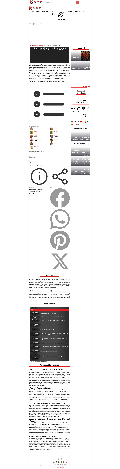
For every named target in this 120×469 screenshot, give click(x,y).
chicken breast (37, 128)
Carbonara (31, 24)
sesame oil (36, 146)
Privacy (57, 456)
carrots (35, 135)
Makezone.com (62, 467)
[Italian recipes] (30, 45)
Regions (38, 11)
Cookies (62, 456)
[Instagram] (61, 459)
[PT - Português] (63, 462)
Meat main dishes (39, 49)
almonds (56, 128)
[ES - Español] (61, 462)
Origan (84, 96)
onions (55, 135)
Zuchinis (78, 96)
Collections (45, 11)
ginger (55, 143)
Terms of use (68, 456)
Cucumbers (88, 96)
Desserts (69, 11)
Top (83, 11)
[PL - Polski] (66, 462)
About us (51, 456)
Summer (52, 16)
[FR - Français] (59, 462)
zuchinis (56, 131)
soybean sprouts (37, 139)
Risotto (38, 24)
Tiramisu (35, 24)
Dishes (32, 11)
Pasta (41, 24)
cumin (35, 143)
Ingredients (77, 11)
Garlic (76, 96)
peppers (35, 131)
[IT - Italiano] (54, 462)
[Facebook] (59, 459)
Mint (81, 96)
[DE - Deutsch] (56, 462)
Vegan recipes (61, 19)
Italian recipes (36, 2)
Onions (73, 96)
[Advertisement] (60, 35)
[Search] (41, 23)
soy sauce (56, 139)
